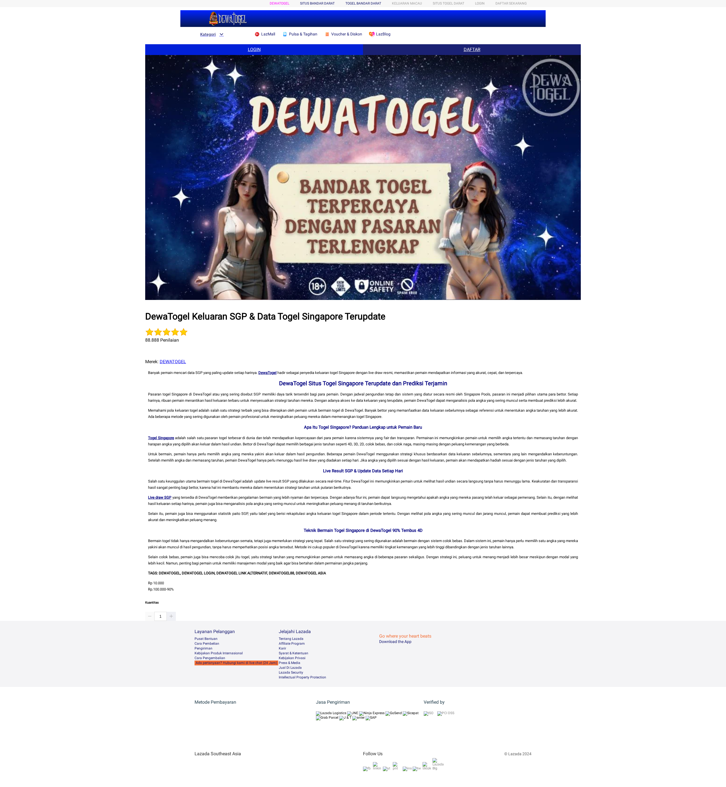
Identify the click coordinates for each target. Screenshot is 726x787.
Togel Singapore (161, 438)
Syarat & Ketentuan (293, 653)
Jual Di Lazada (290, 668)
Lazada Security (291, 672)
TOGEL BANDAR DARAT (363, 3)
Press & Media (289, 663)
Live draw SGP (159, 497)
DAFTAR (472, 49)
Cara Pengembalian (210, 658)
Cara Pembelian (207, 644)
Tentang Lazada (291, 639)
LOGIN (480, 3)
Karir (282, 648)
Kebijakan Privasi (292, 658)
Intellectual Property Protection (302, 677)
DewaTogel (267, 373)
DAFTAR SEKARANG (511, 3)
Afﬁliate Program (292, 644)
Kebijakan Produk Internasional (219, 653)
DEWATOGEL (279, 3)
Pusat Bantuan (206, 639)
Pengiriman (203, 648)
